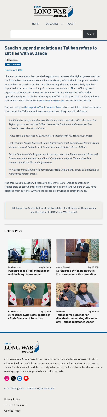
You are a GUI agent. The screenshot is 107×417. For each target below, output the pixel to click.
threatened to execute (51, 100)
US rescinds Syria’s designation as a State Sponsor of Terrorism (29, 316)
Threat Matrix (13, 64)
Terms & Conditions (15, 405)
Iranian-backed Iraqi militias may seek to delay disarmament (28, 272)
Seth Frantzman (14, 267)
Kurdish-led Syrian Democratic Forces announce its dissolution (76, 272)
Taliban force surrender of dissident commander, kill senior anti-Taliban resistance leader (76, 318)
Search (90, 34)
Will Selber (60, 311)
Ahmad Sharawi (63, 267)
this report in (42, 107)
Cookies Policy (12, 410)
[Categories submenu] (62, 23)
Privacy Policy (12, 399)
